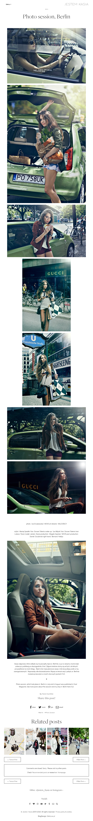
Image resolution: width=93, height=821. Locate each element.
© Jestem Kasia (26, 812)
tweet (43, 707)
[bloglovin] (34, 804)
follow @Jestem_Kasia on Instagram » (46, 790)
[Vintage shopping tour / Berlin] (14, 754)
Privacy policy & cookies (64, 812)
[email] (53, 804)
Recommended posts (39, 772)
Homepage (62, 772)
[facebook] (30, 804)
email (61, 707)
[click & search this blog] (57, 804)
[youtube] (42, 804)
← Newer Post (12, 759)
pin (52, 707)
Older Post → (80, 759)
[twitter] (45, 804)
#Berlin (40, 712)
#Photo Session (50, 712)
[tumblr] (49, 804)
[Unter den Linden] (79, 754)
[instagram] (38, 804)
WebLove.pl (51, 816)
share (34, 707)
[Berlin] (36, 754)
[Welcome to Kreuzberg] (57, 754)
